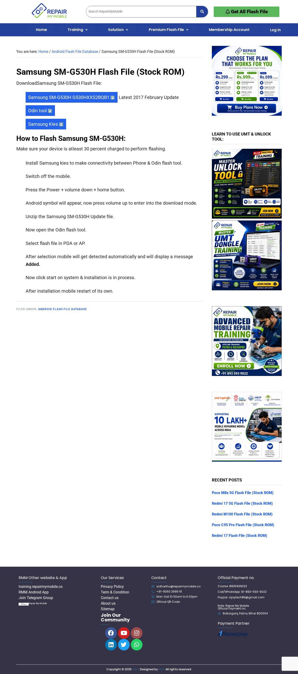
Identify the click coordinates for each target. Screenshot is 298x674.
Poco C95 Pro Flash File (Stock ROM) (243, 525)
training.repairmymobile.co (41, 586)
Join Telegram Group (36, 598)
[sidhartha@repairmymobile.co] (153, 586)
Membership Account (229, 29)
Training (75, 29)
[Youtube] (124, 633)
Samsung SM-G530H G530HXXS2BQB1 (68, 97)
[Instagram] (136, 633)
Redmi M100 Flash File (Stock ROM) (242, 514)
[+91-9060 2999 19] (153, 591)
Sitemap (108, 609)
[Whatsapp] (136, 644)
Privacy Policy (112, 586)
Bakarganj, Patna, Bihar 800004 (245, 613)
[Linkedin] (111, 644)
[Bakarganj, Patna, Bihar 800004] (219, 613)
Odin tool (37, 110)
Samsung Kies (43, 124)
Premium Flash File (166, 29)
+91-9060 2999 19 (169, 591)
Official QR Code (168, 602)
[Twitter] (124, 644)
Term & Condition (115, 592)
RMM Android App (34, 592)
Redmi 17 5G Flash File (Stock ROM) (242, 503)
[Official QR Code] (153, 601)
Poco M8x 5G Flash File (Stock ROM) (243, 493)
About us (108, 603)
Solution (116, 29)
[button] (77, 30)
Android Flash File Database (62, 309)
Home (41, 29)
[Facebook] (111, 633)
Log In (275, 29)
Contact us (110, 598)
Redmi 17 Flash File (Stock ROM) (239, 535)
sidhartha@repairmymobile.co (178, 586)
